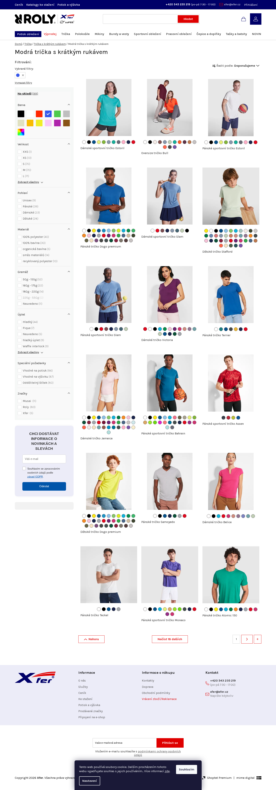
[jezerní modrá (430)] (236, 246)
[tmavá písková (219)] (184, 417)
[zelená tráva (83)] (118, 235)
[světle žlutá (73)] (133, 427)
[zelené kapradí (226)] (155, 422)
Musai (29, 401)
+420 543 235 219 (178, 4)
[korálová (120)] (165, 147)
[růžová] (48, 123)
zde (167, 771)
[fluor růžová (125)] (175, 417)
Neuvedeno (32, 303)
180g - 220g (33, 291)
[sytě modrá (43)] (109, 427)
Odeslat (44, 486)
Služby (83, 687)
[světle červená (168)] (160, 142)
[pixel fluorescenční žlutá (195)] (233, 418)
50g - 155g (32, 279)
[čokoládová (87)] (126, 240)
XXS (27, 151)
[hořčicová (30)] (236, 329)
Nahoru (94, 639)
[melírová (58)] (99, 235)
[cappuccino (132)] (155, 142)
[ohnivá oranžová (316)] (180, 142)
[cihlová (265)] (231, 236)
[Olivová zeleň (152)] (133, 235)
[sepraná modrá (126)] (241, 231)
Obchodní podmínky (156, 693)
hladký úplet (33, 340)
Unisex (29, 200)
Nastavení (89, 781)
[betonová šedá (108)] (194, 142)
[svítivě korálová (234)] (165, 422)
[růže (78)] (114, 235)
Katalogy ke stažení (40, 4)
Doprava (147, 687)
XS (27, 158)
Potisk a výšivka (68, 4)
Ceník (19, 4)
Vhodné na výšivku (38, 376)
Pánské (30, 206)
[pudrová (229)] (91, 240)
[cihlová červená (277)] (104, 427)
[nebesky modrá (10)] (109, 230)
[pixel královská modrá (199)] (238, 418)
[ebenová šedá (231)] (170, 147)
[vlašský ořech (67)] (121, 240)
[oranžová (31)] (84, 235)
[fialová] (57, 123)
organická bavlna (36, 249)
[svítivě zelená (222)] (104, 142)
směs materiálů (35, 255)
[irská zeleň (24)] (133, 230)
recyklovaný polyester (40, 261)
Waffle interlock (35, 346)
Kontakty (148, 680)
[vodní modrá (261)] (211, 236)
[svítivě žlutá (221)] (99, 142)
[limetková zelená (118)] (118, 230)
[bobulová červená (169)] (162, 230)
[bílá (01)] (84, 142)
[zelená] (57, 114)
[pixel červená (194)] (228, 418)
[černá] (21, 114)
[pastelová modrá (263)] (109, 142)
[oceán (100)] (104, 230)
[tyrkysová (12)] (123, 230)
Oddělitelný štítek (38, 382)
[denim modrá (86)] (123, 235)
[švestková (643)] (184, 142)
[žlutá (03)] (94, 230)
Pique (28, 328)
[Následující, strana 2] (247, 639)
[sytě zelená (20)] (206, 236)
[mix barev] (21, 132)
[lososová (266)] (236, 236)
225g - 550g (32, 297)
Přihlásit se (170, 743)
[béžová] (21, 123)
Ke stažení (85, 699)
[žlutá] (39, 123)
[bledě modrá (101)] (133, 422)
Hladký (30, 322)
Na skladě (27, 93)
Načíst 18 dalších (170, 639)
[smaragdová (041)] (221, 329)
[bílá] (30, 114)
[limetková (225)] (150, 422)
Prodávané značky (90, 711)
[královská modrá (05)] (94, 142)
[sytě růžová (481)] (123, 142)
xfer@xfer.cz (232, 4)
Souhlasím (186, 769)
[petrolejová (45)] (114, 427)
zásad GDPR (35, 476)
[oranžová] (30, 123)
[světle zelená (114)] (114, 230)
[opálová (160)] (255, 231)
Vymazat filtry (23, 82)
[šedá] (66, 114)
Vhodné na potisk (37, 370)
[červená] (39, 114)
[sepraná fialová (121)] (243, 516)
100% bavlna (34, 243)
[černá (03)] (89, 142)
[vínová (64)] (104, 422)
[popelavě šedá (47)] (118, 142)
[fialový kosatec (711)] (175, 147)
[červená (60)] (133, 142)
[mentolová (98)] (109, 432)
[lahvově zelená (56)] (111, 240)
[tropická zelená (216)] (128, 230)
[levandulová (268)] (246, 236)
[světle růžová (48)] (89, 235)
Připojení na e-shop (91, 717)
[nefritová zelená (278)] (114, 142)
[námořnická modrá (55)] (128, 142)
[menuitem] (28, 34)
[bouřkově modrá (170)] (177, 230)
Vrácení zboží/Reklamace (159, 699)
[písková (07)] (128, 235)
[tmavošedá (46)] (106, 240)
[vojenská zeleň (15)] (86, 240)
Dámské (31, 212)
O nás (82, 680)
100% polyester (35, 237)
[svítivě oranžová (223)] (145, 422)
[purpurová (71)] (109, 235)
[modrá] (48, 114)
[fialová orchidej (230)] (96, 240)
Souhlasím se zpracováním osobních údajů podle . (43, 472)
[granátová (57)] (116, 240)
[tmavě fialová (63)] (189, 422)
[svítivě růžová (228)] (160, 422)
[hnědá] (66, 123)
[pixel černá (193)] (223, 418)
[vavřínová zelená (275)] (231, 246)
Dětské (30, 218)
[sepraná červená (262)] (216, 236)
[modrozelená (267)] (241, 236)
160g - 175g (32, 285)
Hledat (188, 19)
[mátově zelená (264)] (170, 142)
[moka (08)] (189, 142)
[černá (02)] (89, 230)
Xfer (27, 413)
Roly (29, 407)
